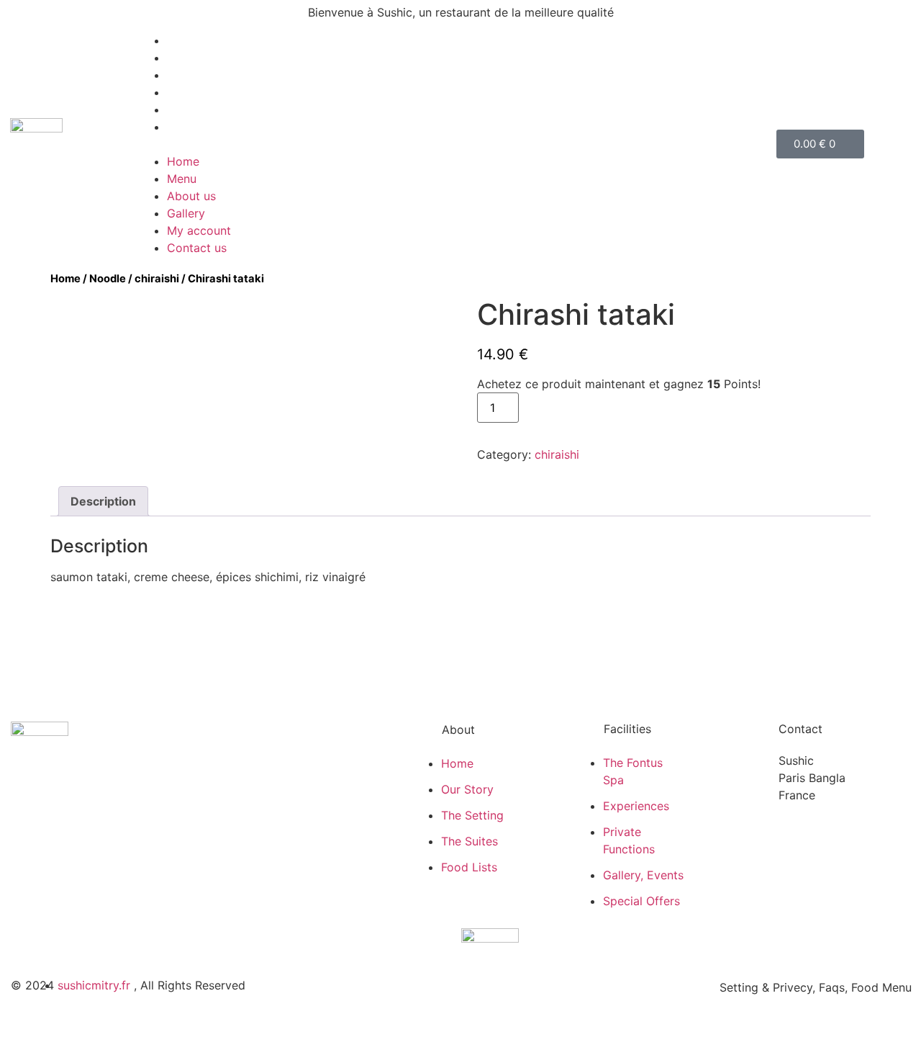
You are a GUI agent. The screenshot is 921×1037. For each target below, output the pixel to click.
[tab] (103, 501)
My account (199, 109)
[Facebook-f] (24, 807)
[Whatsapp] (54, 807)
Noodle (107, 278)
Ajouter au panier (582, 407)
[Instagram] (85, 807)
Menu (181, 57)
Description (103, 501)
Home (183, 40)
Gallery (186, 92)
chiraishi (157, 278)
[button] (457, 144)
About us (191, 75)
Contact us (197, 127)
